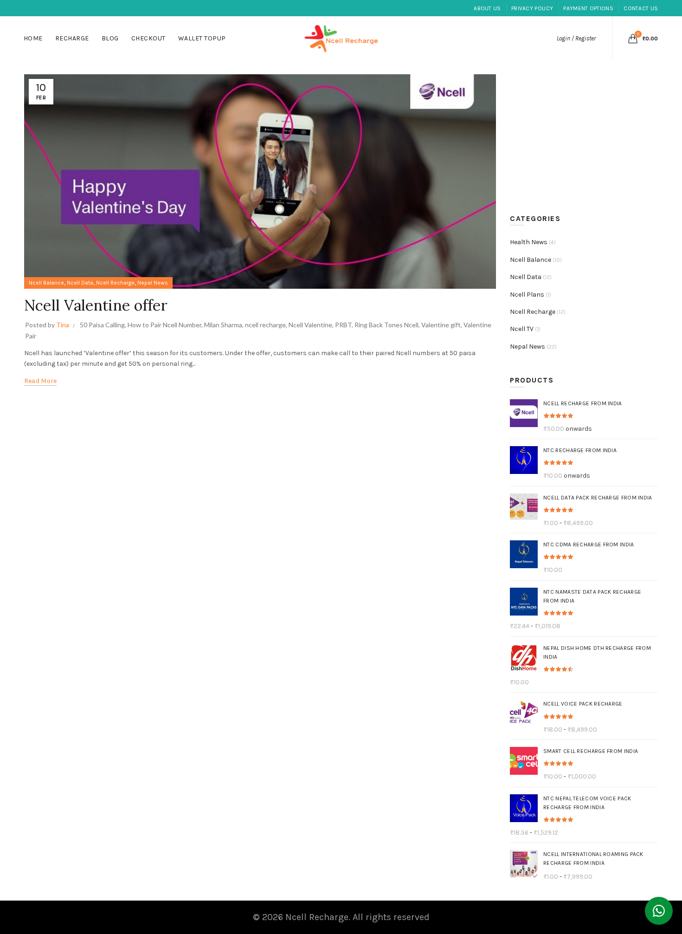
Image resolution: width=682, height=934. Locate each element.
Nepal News (152, 282)
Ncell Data (80, 282)
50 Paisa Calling (102, 325)
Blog (110, 38)
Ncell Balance (46, 282)
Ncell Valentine (310, 325)
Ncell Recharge (115, 282)
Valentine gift (441, 325)
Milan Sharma (223, 325)
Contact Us (641, 8)
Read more (40, 381)
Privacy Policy (532, 8)
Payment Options (588, 8)
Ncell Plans (527, 294)
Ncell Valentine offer (95, 305)
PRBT (343, 325)
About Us (487, 8)
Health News (528, 242)
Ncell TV (522, 329)
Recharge (72, 38)
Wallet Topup (202, 38)
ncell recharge (265, 325)
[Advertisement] (586, 133)
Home (33, 38)
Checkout (148, 38)
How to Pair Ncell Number (164, 325)
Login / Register (576, 38)
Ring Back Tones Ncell (386, 325)
